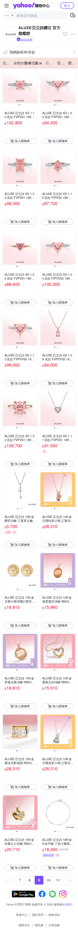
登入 (67, 5)
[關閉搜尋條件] (12, 15)
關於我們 (38, 915)
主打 (6, 62)
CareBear (50, 62)
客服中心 (21, 915)
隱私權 (39, 925)
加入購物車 (22, 141)
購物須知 (54, 915)
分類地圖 (54, 925)
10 (48, 880)
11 (58, 880)
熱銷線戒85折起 (22, 51)
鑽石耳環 (72, 62)
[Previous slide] (5, 86)
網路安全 (24, 925)
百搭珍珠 (61, 62)
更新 (69, 904)
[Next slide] (34, 86)
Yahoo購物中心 (31, 6)
